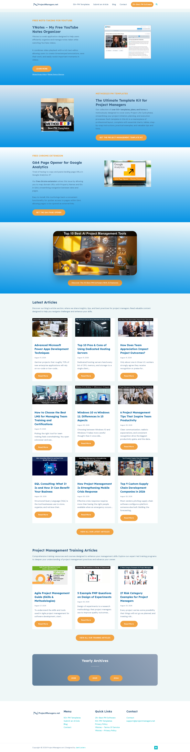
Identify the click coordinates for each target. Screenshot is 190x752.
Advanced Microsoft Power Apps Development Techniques (52, 349)
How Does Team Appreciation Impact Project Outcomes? (134, 349)
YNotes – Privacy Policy (105, 730)
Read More (43, 376)
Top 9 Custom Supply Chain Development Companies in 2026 (134, 487)
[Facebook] (156, 747)
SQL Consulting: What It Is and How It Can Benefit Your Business (52, 487)
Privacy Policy (101, 724)
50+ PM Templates (81, 4)
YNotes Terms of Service (56, 74)
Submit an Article (100, 4)
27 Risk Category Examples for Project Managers (134, 597)
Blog (114, 4)
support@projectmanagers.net (140, 721)
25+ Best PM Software (105, 717)
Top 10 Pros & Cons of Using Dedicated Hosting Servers (93, 349)
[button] (142, 4)
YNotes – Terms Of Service (107, 727)
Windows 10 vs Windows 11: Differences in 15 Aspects (93, 416)
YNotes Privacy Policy (39, 74)
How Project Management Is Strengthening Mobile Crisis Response (94, 487)
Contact (123, 4)
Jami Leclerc (81, 747)
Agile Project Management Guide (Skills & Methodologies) (52, 597)
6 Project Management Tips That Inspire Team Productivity (135, 416)
